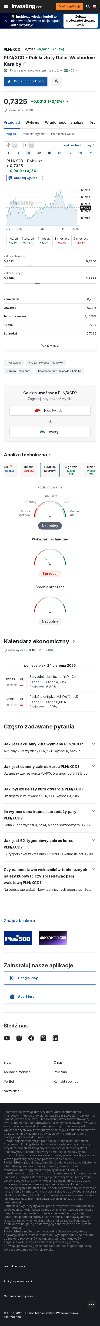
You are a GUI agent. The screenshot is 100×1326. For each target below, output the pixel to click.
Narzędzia (11, 1091)
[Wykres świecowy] (8, 145)
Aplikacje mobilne (17, 1072)
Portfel (9, 1081)
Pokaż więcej (50, 345)
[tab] (29, 470)
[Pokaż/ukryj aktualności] (31, 145)
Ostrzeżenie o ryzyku (18, 1296)
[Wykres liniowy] (14, 145)
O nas (58, 1062)
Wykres (32, 122)
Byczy (54, 432)
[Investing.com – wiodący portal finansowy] (27, 6)
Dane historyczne (34, 134)
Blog (7, 1062)
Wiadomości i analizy (64, 122)
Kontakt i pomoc (66, 1081)
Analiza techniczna (25, 455)
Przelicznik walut (62, 134)
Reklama (60, 1072)
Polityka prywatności (18, 1281)
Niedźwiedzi (53, 411)
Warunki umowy (14, 1266)
